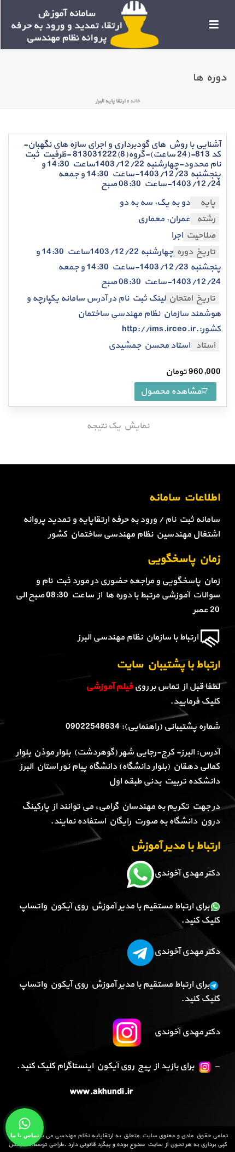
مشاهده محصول (170, 391)
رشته (206, 219)
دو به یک (173, 202)
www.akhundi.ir (101, 1091)
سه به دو (135, 202)
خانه (135, 101)
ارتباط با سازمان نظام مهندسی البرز (138, 637)
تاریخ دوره (196, 252)
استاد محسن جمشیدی (149, 345)
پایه (207, 203)
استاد (205, 345)
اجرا (177, 235)
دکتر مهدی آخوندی (187, 873)
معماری (151, 219)
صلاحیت (200, 235)
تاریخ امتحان (192, 298)
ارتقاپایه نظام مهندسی (84, 1136)
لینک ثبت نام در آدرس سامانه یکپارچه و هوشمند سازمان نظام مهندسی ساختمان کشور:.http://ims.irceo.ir (123, 314)
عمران (179, 219)
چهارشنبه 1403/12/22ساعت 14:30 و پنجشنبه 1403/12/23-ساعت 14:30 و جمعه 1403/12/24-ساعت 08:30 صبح (128, 267)
